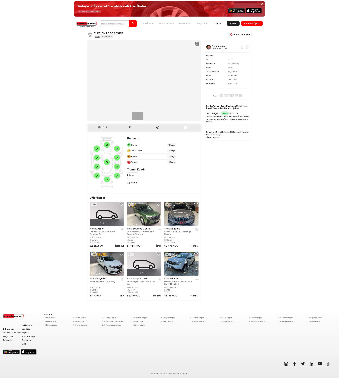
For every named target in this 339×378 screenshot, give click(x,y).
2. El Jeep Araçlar (49, 321)
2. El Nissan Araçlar (197, 321)
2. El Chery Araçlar (109, 318)
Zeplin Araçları (166, 23)
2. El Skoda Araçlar (50, 325)
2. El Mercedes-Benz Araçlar (113, 321)
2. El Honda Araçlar (285, 318)
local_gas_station (130, 127)
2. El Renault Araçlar (285, 321)
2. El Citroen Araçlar (139, 318)
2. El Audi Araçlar (49, 318)
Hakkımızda (185, 23)
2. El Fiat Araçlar (226, 318)
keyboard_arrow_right (111, 37)
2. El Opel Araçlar (226, 321)
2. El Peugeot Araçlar (257, 321)
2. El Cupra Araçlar (168, 318)
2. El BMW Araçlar (79, 318)
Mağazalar (202, 23)
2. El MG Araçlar (137, 321)
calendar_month (99, 127)
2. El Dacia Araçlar (197, 318)
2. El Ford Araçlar (255, 318)
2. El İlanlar (148, 23)
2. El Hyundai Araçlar (315, 318)
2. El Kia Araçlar (78, 321)
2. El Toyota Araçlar (80, 325)
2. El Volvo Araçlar (138, 325)
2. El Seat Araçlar (313, 321)
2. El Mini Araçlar (167, 321)
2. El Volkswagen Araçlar (111, 325)
